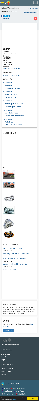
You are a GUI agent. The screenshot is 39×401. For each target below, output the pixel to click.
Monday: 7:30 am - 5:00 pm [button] (11, 75)
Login (3, 360)
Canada (15, 388)
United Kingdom (8, 394)
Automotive (7, 83)
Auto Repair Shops (13, 107)
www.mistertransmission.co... (12, 68)
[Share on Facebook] (2, 16)
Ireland (22, 388)
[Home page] (5, 2)
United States (22, 394)
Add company (5, 354)
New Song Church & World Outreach (16, 254)
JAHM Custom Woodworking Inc (15, 259)
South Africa (19, 391)
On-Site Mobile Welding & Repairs (15, 264)
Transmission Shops (14, 125)
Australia (6, 388)
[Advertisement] (17, 36)
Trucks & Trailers (11, 95)
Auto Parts (9, 86)
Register (4, 357)
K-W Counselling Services (12, 248)
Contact (3, 374)
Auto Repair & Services (14, 104)
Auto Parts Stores (13, 88)
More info (15, 399)
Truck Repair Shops (13, 97)
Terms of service (7, 368)
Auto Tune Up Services (15, 116)
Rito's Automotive (9, 269)
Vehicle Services (11, 113)
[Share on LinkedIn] (8, 16)
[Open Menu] (35, 2)
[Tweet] (5, 16)
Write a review (8, 330)
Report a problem (33, 8)
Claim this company (31, 12)
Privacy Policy (6, 371)
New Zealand (7, 391)
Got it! (32, 398)
